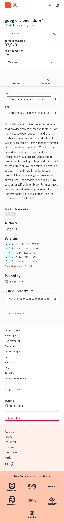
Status (10, 447)
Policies (10, 441)
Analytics (9, 373)
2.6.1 (9, 243)
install (7, 106)
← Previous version (14, 313)
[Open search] (50, 5)
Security (11, 452)
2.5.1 (9, 252)
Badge (8, 357)
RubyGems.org (22, 476)
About (9, 431)
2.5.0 (9, 257)
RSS (7, 368)
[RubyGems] (15, 5)
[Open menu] (8, 5)
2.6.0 (9, 248)
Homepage (10, 335)
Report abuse (14, 418)
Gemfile (8, 92)
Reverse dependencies (16, 378)
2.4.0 (9, 261)
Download (10, 346)
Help (8, 457)
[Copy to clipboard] (55, 99)
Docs (8, 436)
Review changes (13, 351)
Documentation (13, 341)
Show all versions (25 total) (18, 266)
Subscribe (9, 362)
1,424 (54, 62)
